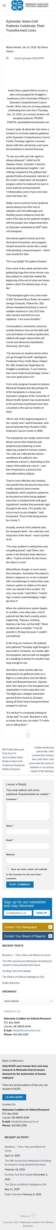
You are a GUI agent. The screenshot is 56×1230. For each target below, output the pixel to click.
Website (10, 854)
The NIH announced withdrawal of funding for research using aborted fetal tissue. (27, 963)
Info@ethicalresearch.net (26, 1030)
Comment (12, 799)
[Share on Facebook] (28, 735)
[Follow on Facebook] (33, 1215)
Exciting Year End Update (16, 971)
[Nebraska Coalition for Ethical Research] (29, 5)
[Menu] (4, 5)
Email (9, 840)
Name (10, 826)
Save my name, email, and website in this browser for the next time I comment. (26, 874)
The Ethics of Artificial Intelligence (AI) (23, 977)
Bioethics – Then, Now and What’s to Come (26, 955)
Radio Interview (11, 983)
